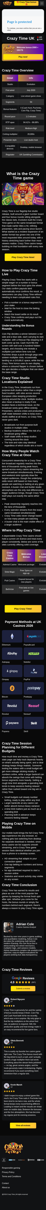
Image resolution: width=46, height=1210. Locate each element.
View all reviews (23, 1125)
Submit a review (23, 988)
